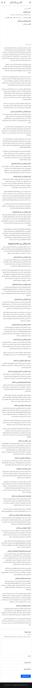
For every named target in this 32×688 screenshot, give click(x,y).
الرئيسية (27, 8)
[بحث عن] (2, 3)
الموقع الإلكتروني (27, 669)
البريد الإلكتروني (27, 662)
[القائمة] (30, 3)
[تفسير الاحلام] (16, 2)
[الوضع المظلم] (4, 3)
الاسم (29, 656)
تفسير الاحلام (6, 685)
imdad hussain (26, 17)
